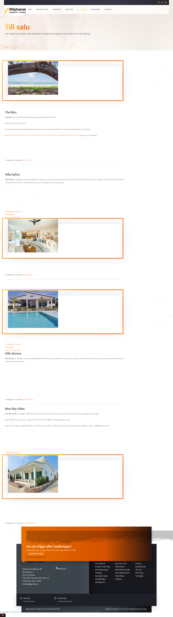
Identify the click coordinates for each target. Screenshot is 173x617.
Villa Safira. (28, 275)
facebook (165, 2)
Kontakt (109, 9)
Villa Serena (28, 399)
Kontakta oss (36, 554)
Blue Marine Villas (122, 573)
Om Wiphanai (100, 563)
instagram (158, 2)
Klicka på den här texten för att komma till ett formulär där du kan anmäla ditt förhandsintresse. (42, 135)
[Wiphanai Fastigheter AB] (15, 10)
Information (42, 9)
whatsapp (162, 2)
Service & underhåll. (12, 217)
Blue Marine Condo (122, 570)
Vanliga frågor (100, 579)
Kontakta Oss (140, 567)
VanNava (118, 579)
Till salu (81, 9)
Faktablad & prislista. (13, 211)
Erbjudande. (9, 214)
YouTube (57, 609)
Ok (3, 615)
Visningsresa (100, 582)
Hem (30, 9)
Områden (56, 9)
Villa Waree (119, 576)
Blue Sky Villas (29, 523)
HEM (6, 47)
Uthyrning (95, 9)
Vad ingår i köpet (101, 576)
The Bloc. (27, 160)
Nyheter (69, 9)
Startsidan (139, 576)
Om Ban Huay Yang (102, 567)
